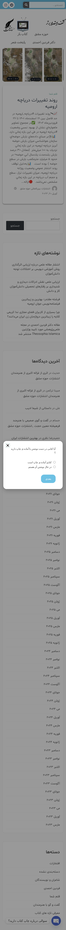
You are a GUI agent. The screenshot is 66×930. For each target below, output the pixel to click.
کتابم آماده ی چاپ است (39, 462)
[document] (33, 465)
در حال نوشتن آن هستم (39, 467)
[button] (8, 445)
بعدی (48, 478)
